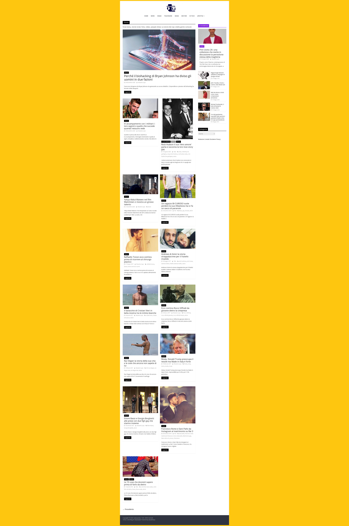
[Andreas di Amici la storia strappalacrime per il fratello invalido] (177, 230)
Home (146, 16)
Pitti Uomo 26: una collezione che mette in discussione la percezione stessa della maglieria (211, 53)
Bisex (180, 210)
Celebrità (184, 151)
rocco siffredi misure (178, 315)
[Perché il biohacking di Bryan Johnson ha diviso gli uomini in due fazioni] (159, 31)
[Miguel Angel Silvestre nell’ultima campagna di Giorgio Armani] (204, 72)
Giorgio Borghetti (128, 428)
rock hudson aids (182, 154)
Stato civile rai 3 (165, 438)
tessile (166, 366)
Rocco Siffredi (186, 313)
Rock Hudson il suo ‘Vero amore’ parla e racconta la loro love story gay (177, 147)
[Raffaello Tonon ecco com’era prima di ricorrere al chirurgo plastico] (140, 230)
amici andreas (182, 261)
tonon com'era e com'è (134, 266)
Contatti (207, 139)
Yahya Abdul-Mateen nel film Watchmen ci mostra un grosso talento (139, 202)
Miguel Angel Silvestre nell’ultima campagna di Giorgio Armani (218, 74)
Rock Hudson (174, 154)
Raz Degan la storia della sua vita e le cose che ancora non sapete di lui (140, 363)
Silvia (175, 151)
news (168, 154)
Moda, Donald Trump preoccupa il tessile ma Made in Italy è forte (177, 360)
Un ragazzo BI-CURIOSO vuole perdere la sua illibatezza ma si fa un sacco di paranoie (177, 206)
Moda (177, 16)
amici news (190, 261)
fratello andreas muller (176, 263)
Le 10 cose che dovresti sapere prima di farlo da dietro (138, 483)
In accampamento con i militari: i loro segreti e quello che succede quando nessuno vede (139, 126)
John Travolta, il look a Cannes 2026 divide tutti (218, 84)
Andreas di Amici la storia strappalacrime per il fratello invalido (174, 256)
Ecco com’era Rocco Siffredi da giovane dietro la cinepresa (175, 309)
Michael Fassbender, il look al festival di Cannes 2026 (217, 106)
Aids (180, 151)
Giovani (187, 210)
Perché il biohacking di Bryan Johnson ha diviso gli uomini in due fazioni (157, 77)
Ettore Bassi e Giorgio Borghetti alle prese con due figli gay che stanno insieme (139, 421)
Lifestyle (200, 16)
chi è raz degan (150, 368)
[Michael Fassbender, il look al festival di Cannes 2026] (204, 103)
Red (175, 210)
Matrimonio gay (187, 436)
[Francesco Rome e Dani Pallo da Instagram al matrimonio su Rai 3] (177, 387)
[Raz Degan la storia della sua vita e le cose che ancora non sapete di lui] (140, 335)
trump (170, 366)
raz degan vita (134, 370)
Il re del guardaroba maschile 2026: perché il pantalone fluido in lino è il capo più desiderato (218, 117)
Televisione (168, 16)
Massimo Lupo (142, 82)
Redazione (201, 139)
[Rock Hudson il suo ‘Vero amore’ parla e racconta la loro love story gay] (178, 100)
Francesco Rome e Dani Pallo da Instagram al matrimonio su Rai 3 (177, 429)
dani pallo (181, 433)
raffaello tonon (150, 264)
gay (183, 210)
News (153, 16)
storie (174, 156)
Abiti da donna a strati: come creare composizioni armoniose (217, 95)
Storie (126, 72)
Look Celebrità (166, 141)
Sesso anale (139, 489)
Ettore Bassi (150, 425)
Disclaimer (213, 139)
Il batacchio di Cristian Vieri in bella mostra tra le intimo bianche (140, 311)
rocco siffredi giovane (167, 315)
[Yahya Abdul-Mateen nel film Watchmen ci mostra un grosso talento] (140, 176)
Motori (184, 16)
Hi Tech (191, 16)
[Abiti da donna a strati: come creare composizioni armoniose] (204, 91)
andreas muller (165, 263)
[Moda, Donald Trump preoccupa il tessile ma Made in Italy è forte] (177, 335)
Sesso (126, 479)
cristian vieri (149, 315)
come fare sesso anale (147, 487)
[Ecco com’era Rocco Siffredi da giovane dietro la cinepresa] (177, 286)
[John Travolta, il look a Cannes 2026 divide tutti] (204, 82)
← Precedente (128, 509)
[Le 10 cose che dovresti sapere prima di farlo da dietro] (140, 457)
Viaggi (159, 16)
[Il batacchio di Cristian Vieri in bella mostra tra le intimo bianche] (140, 286)
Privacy (218, 139)
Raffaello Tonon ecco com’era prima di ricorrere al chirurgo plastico (138, 259)
